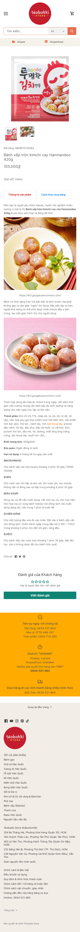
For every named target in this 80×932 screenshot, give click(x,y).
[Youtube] (11, 721)
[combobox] (26, 31)
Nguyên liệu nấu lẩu (15, 819)
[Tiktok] (27, 721)
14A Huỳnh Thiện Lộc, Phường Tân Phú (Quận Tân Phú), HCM (39, 836)
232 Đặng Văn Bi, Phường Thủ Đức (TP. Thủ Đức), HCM (36, 849)
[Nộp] (72, 31)
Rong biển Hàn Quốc (16, 787)
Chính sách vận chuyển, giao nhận (24, 888)
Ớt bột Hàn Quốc (13, 773)
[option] (11, 133)
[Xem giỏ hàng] (72, 14)
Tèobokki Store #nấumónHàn (20, 827)
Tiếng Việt (9, 910)
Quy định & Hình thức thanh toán (23, 879)
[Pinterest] (22, 721)
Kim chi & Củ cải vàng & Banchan (22, 796)
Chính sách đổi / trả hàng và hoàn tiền (26, 883)
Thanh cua (10, 810)
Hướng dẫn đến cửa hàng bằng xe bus (26, 892)
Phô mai (8, 801)
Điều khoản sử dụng (15, 874)
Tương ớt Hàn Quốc (15, 768)
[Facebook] (6, 721)
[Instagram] (16, 721)
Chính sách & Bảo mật (16, 870)
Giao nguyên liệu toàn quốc (20, 861)
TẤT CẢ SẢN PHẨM (15, 755)
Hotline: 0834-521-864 (17, 897)
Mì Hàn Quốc (11, 778)
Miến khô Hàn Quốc (15, 782)
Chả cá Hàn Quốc (14, 764)
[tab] (20, 194)
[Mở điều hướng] (6, 13)
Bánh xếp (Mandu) (14, 805)
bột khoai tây (54, 423)
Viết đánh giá (40, 595)
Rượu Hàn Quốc (13, 814)
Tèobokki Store (31, 923)
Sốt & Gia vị (10, 791)
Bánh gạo (9, 759)
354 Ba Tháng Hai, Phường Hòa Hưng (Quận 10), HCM (35, 832)
